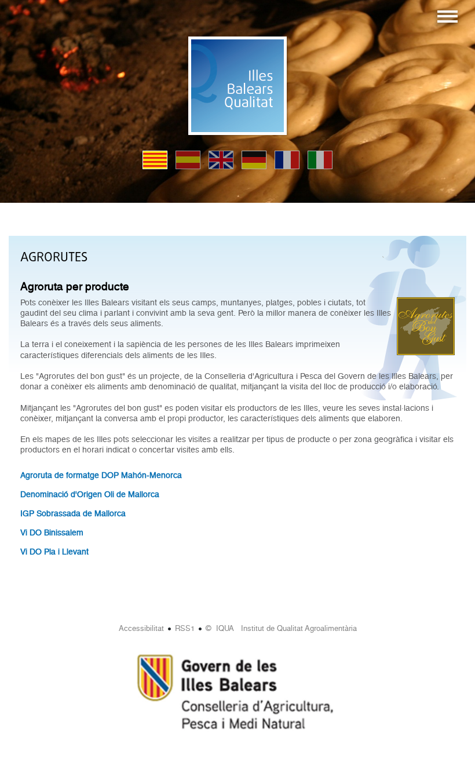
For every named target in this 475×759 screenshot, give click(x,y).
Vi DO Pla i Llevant (54, 551)
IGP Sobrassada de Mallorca (73, 513)
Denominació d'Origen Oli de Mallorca (89, 494)
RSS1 (185, 628)
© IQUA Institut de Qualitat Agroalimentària (281, 628)
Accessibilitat (141, 628)
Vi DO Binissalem (51, 532)
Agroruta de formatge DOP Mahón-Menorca (101, 475)
